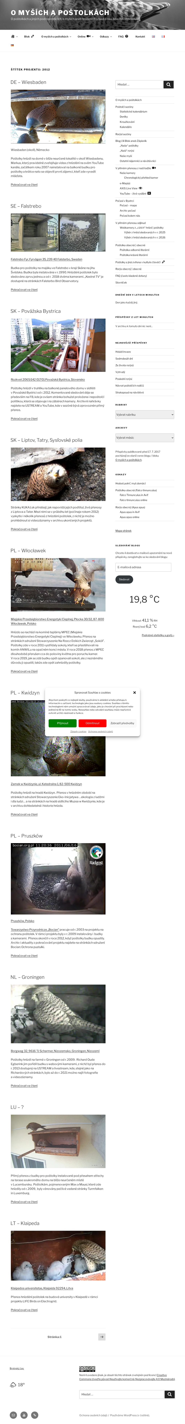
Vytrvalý (120, 371)
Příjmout (62, 723)
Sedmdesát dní (124, 358)
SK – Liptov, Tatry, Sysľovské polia (46, 440)
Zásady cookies (78, 731)
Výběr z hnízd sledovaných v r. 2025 (144, 232)
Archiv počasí (127, 210)
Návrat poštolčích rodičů (129, 385)
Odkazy (104, 36)
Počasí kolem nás (130, 215)
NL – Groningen (27, 977)
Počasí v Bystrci (124, 200)
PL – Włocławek (28, 550)
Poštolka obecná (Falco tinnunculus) (136, 490)
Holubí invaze (123, 351)
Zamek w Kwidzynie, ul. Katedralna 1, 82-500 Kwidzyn (46, 784)
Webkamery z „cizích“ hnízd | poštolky (142, 227)
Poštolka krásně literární (134, 254)
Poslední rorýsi (123, 378)
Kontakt (140, 36)
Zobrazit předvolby (122, 723)
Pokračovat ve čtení (24, 184)
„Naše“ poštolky (129, 145)
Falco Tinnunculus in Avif (134, 494)
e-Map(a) (125, 183)
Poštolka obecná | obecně (130, 245)
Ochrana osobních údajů (100, 731)
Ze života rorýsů (124, 365)
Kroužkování (127, 121)
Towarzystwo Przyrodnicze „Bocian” (35, 929)
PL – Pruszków (26, 836)
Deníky (124, 116)
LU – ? (17, 1107)
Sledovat (124, 579)
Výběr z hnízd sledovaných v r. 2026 (144, 237)
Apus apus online (129, 517)
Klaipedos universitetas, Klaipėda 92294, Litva (42, 1288)
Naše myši (126, 155)
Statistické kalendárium (133, 111)
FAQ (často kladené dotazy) (131, 275)
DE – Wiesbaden (28, 82)
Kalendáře (126, 126)
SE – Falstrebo (25, 206)
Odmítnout (93, 723)
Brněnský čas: (17, 1368)
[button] (134, 692)
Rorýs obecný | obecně (128, 268)
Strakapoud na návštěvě (129, 392)
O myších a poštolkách (60, 13)
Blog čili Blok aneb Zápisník (131, 140)
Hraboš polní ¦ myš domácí (130, 483)
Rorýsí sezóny (123, 134)
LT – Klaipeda (24, 1223)
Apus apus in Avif (129, 511)
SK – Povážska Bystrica (35, 311)
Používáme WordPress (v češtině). (130, 1415)
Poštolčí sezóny (124, 106)
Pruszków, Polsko (22, 921)
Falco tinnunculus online (133, 500)
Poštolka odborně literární (134, 249)
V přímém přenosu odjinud (130, 222)
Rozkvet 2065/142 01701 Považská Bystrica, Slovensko (48, 379)
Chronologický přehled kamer (141, 177)
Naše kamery (127, 172)
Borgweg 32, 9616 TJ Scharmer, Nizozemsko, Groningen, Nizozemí (55, 1051)
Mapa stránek (123, 530)
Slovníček (121, 282)
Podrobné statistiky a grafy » (158, 635)
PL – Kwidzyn (25, 693)
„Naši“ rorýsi (127, 150)
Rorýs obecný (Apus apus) (130, 507)
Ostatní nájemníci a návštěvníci (138, 160)
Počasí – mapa (128, 205)
